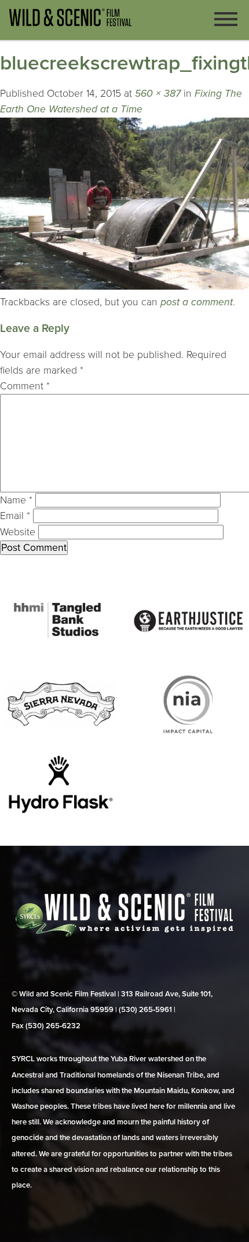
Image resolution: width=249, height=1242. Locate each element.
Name (16, 500)
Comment (25, 386)
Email (15, 516)
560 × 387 (158, 93)
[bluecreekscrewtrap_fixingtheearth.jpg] (124, 286)
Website (17, 532)
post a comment (196, 302)
